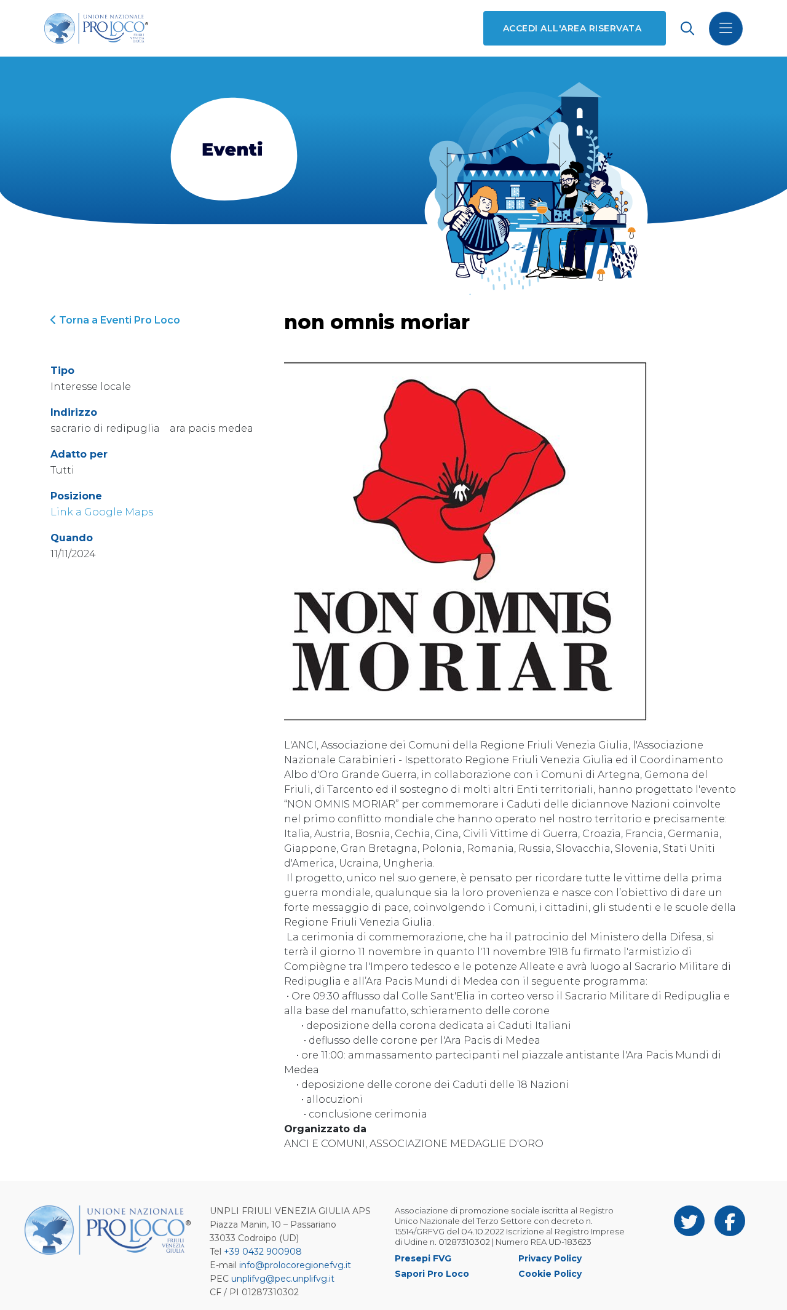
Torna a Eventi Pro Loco (118, 320)
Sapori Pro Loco (432, 1273)
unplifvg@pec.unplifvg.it (282, 1278)
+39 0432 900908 (263, 1251)
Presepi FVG (423, 1258)
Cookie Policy (550, 1273)
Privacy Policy (550, 1258)
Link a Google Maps (101, 512)
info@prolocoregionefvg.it (295, 1265)
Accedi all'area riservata (572, 28)
